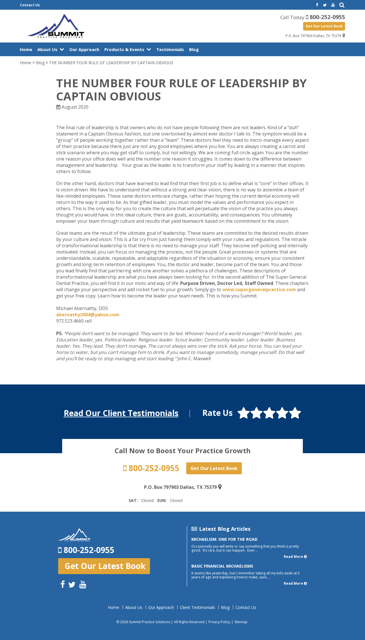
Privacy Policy (219, 621)
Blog (194, 49)
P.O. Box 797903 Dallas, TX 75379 (313, 35)
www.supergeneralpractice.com (259, 289)
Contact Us (30, 5)
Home (26, 49)
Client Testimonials (197, 607)
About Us (47, 49)
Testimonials (170, 49)
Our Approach (84, 49)
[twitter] (325, 5)
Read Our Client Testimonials (121, 413)
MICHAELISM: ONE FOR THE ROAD (224, 539)
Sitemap (241, 621)
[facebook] (316, 5)
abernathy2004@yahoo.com (87, 314)
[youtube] (333, 5)
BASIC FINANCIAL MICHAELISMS (222, 566)
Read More (293, 556)
